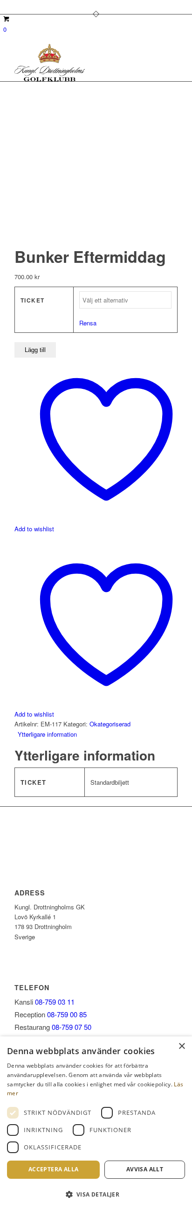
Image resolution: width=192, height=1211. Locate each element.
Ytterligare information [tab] (47, 734)
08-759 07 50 (71, 1027)
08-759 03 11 (55, 1002)
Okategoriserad (109, 723)
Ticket (33, 300)
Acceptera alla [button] (53, 1169)
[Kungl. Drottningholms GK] (79, 62)
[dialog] (96, 1123)
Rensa (87, 322)
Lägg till (35, 349)
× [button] (181, 1046)
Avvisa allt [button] (144, 1169)
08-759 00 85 (67, 1014)
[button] (96, 1194)
